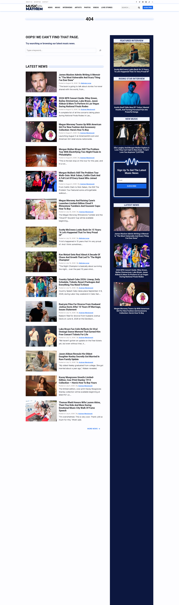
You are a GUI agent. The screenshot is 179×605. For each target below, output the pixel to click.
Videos (96, 7)
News (50, 7)
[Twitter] (139, 2)
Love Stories (106, 7)
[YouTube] (142, 2)
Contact (45, 2)
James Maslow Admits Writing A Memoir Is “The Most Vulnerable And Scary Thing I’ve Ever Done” (79, 77)
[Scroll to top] (174, 601)
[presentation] (41, 82)
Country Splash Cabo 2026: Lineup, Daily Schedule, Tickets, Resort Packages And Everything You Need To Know (79, 282)
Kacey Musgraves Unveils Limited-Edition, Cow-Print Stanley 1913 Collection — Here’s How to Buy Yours (78, 380)
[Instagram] (146, 2)
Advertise (37, 2)
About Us (29, 2)
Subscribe (131, 186)
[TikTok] (149, 2)
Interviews (67, 7)
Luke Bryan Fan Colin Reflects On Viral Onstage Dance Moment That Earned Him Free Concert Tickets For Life (79, 332)
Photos (87, 7)
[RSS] (152, 2)
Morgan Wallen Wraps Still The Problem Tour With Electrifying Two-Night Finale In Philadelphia (80, 152)
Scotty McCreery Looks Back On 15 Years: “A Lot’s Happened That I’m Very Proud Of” (80, 232)
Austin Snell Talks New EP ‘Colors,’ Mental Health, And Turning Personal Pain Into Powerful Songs (131, 109)
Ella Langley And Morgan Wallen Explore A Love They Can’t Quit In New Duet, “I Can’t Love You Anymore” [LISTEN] (131, 150)
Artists (78, 7)
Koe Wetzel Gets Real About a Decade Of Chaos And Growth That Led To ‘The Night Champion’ (80, 257)
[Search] (100, 50)
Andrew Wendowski (88, 109)
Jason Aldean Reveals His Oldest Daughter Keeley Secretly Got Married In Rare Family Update (79, 357)
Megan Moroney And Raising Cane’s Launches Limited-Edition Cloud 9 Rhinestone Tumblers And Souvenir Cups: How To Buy (79, 204)
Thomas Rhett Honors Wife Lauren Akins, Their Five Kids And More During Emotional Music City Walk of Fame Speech (79, 406)
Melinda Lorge (86, 83)
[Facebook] (136, 2)
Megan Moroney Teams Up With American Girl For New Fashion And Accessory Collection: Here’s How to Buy (80, 127)
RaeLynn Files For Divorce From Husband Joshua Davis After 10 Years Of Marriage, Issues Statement (80, 307)
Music (57, 7)
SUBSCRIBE (148, 7)
